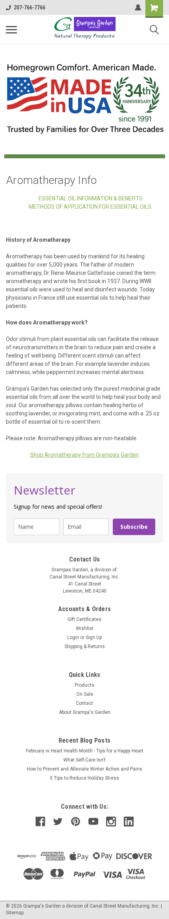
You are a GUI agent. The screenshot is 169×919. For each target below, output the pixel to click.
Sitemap (15, 912)
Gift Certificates (84, 619)
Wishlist (85, 628)
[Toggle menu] (11, 29)
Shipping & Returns (84, 646)
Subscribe (134, 526)
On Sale (84, 694)
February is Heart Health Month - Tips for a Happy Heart (84, 751)
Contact (84, 703)
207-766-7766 (29, 7)
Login (73, 637)
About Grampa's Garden (84, 712)
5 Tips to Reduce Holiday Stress (84, 778)
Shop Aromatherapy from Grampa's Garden (84, 455)
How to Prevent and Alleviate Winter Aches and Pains (84, 769)
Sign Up (94, 637)
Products (84, 685)
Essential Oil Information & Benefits (91, 198)
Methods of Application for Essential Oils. (90, 207)
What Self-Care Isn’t (84, 760)
